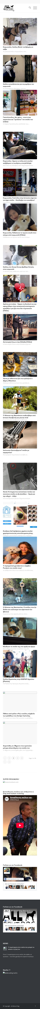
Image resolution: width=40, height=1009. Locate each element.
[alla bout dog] (16, 7)
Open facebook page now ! (15, 879)
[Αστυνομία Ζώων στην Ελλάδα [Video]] (20, 327)
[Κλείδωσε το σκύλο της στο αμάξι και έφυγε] (20, 631)
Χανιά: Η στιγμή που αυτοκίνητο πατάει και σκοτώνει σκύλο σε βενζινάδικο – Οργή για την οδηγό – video (19, 494)
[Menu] (34, 7)
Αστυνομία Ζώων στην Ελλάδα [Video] (17, 342)
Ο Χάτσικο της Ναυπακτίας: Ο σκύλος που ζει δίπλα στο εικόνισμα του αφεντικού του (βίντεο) (19, 609)
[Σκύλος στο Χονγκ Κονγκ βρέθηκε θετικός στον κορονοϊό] (20, 255)
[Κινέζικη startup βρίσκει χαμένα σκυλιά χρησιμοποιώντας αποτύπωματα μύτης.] (20, 515)
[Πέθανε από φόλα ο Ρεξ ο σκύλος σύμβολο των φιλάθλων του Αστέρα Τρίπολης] (20, 701)
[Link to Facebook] (35, 1006)
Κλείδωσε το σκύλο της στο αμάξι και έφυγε (19, 646)
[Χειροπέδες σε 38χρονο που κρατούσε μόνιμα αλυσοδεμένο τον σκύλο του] (20, 732)
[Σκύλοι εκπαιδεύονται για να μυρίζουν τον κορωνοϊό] (20, 68)
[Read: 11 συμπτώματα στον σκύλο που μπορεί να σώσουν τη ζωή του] (5, 948)
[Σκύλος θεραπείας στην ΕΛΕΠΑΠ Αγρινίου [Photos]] (20, 663)
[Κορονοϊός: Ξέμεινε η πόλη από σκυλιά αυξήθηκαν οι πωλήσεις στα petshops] (20, 145)
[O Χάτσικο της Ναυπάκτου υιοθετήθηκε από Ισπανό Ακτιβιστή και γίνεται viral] (20, 400)
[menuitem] (29, 7)
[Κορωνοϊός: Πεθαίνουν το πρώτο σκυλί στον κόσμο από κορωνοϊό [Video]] (20, 217)
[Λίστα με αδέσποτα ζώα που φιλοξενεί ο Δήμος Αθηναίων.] (20, 364)
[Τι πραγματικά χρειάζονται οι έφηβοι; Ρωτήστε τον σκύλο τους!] (20, 550)
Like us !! (9, 921)
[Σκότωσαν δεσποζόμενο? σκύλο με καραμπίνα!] (20, 435)
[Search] (29, 7)
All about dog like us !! (20, 911)
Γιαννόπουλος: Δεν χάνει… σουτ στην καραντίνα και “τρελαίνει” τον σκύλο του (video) (18, 119)
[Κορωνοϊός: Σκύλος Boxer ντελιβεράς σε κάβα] (20, 31)
